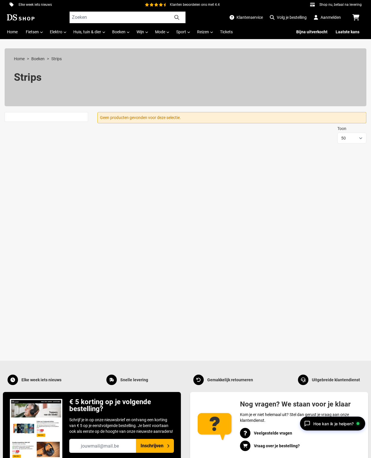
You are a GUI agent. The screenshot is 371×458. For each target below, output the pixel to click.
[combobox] (128, 17)
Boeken (38, 58)
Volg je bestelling (292, 17)
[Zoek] (177, 17)
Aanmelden (331, 17)
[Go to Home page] (20, 17)
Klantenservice (250, 17)
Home (19, 58)
